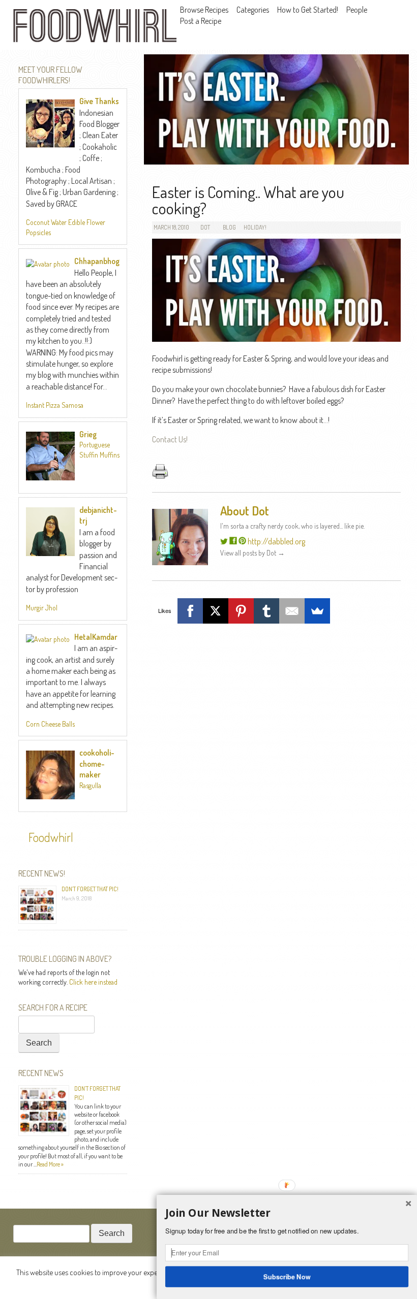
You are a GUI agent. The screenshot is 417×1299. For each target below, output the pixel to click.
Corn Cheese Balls (50, 724)
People (356, 10)
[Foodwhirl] (94, 27)
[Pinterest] (241, 611)
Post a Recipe (200, 21)
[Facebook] (190, 611)
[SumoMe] (317, 611)
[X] (215, 611)
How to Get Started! (307, 10)
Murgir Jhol (41, 607)
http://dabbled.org (276, 541)
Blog (229, 227)
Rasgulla (90, 785)
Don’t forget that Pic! (90, 889)
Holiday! (255, 227)
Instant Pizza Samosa (54, 405)
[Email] (292, 611)
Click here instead (93, 982)
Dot (205, 227)
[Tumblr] (266, 611)
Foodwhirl (50, 837)
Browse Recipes (204, 10)
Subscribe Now (287, 1276)
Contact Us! (170, 439)
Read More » (50, 1164)
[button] (286, 1213)
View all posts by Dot (252, 552)
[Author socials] (224, 541)
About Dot (244, 510)
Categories (252, 10)
